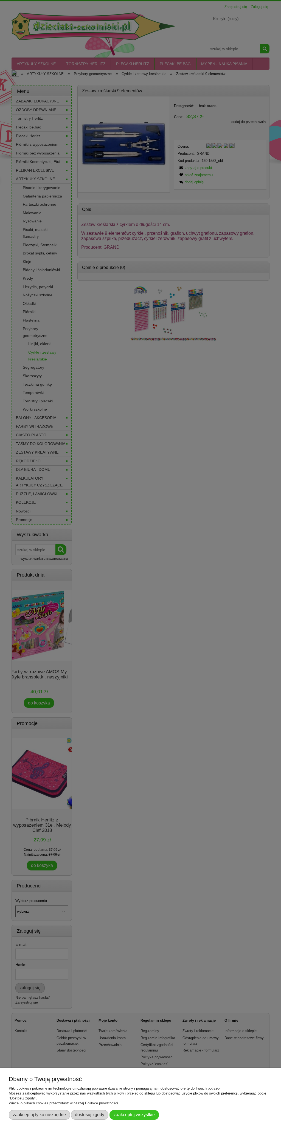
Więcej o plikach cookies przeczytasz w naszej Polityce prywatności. (64, 1103)
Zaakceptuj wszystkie (134, 1114)
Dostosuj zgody (89, 1114)
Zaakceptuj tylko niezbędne (39, 1114)
